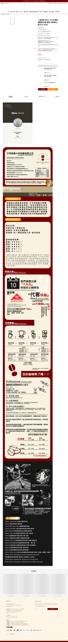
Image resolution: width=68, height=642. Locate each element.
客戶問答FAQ (57, 11)
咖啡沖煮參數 (51, 11)
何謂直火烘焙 (12, 11)
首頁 (8, 11)
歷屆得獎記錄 (26, 11)
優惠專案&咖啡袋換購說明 (33, 11)
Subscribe (53, 608)
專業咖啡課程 (46, 11)
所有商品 (40, 11)
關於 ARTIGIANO (19, 11)
